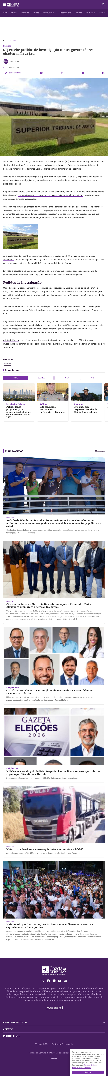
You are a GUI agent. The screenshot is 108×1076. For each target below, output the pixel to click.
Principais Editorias (15, 1022)
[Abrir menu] (4, 4)
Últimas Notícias (10, 13)
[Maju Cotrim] (5, 61)
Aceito (88, 1072)
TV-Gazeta (90, 13)
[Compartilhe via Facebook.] (41, 72)
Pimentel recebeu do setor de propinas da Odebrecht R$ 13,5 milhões (50, 195)
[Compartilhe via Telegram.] (82, 72)
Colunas (8, 1029)
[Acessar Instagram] (48, 981)
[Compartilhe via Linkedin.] (103, 72)
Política (36, 13)
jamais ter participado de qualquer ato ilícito (69, 206)
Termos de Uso (41, 1044)
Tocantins (25, 13)
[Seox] (54, 1058)
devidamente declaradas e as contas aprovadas (62, 274)
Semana (41, 378)
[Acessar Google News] (65, 981)
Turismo (78, 13)
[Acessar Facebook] (54, 981)
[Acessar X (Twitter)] (43, 981)
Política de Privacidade (62, 1044)
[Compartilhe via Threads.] (61, 72)
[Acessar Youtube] (60, 981)
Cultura (102, 13)
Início (5, 40)
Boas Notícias (65, 13)
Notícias (16, 40)
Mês (67, 378)
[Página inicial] (54, 970)
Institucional (11, 1036)
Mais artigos (100, 451)
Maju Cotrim (14, 61)
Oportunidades (49, 13)
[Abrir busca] (103, 4)
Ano (92, 378)
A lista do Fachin (11, 340)
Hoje (15, 378)
